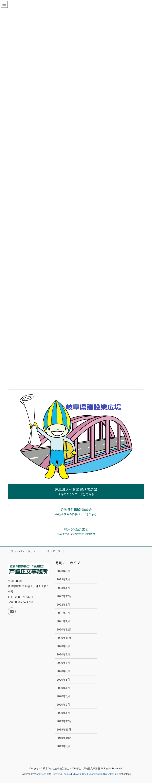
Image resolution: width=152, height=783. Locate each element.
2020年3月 (63, 696)
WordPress (40, 774)
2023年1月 (63, 587)
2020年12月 (64, 629)
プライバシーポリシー (24, 551)
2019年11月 (64, 729)
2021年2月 (63, 612)
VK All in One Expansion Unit (88, 774)
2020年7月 (63, 662)
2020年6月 (63, 671)
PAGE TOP (144, 755)
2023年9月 (63, 571)
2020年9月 (63, 646)
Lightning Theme (61, 774)
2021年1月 (63, 621)
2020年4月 (63, 688)
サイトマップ (52, 551)
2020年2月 (63, 704)
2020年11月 (64, 637)
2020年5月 (63, 679)
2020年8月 (63, 654)
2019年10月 (64, 737)
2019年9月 (63, 746)
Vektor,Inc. (112, 774)
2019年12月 (64, 721)
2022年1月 (63, 604)
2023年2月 (63, 579)
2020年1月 (63, 712)
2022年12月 (64, 596)
